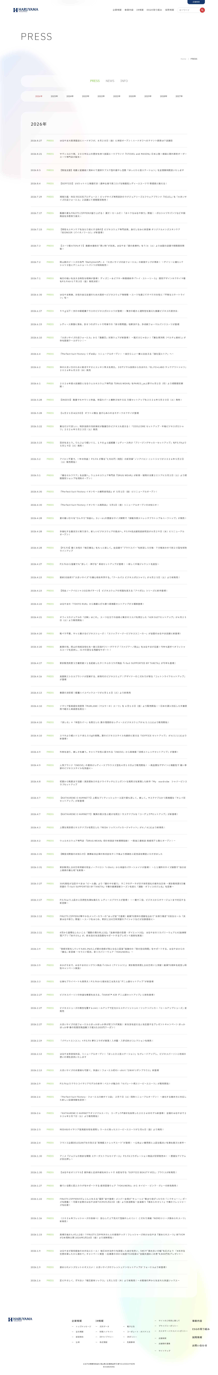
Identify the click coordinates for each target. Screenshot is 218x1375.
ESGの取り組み (154, 10)
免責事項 (131, 1342)
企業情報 (117, 10)
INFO (124, 81)
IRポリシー (132, 1337)
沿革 (78, 1342)
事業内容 (129, 10)
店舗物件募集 (164, 1344)
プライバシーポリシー (168, 1326)
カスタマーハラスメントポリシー (173, 1331)
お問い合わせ (199, 1345)
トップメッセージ (83, 1327)
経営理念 (80, 1337)
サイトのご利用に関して (169, 1321)
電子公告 (131, 1327)
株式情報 (103, 1342)
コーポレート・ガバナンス (138, 1332)
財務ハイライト (106, 1332)
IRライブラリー (107, 1337)
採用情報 (169, 10)
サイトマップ (164, 1351)
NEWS (110, 81)
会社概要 (80, 1332)
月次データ (104, 1327)
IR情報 (140, 10)
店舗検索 (163, 1338)
